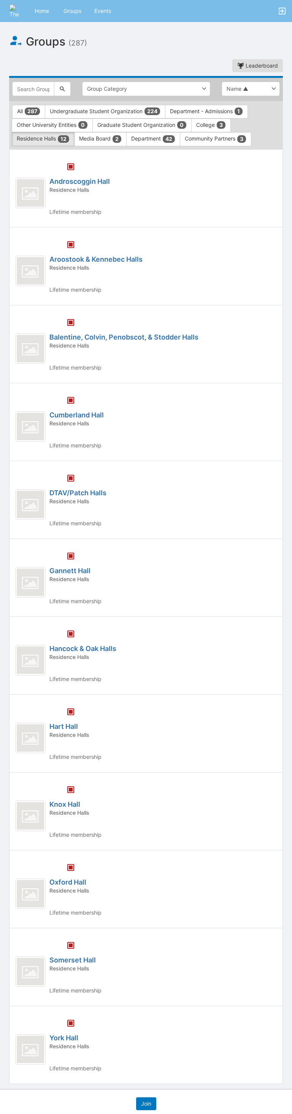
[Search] (62, 89)
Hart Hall (63, 726)
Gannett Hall (69, 571)
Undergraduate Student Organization (103, 111)
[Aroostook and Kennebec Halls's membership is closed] (66, 245)
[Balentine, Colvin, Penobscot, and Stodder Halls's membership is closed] (66, 323)
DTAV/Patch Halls (77, 493)
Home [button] (42, 11)
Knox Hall (64, 804)
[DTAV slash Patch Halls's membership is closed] (66, 479)
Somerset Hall (72, 960)
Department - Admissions (205, 111)
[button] (16, 10)
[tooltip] (70, 167)
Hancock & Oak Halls (82, 649)
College (209, 125)
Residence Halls (42, 138)
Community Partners (214, 138)
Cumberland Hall (76, 415)
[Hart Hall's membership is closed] (66, 712)
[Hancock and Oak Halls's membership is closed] (66, 634)
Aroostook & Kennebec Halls (96, 259)
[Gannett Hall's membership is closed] (66, 557)
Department (151, 138)
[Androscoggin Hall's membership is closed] (66, 167)
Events (102, 11)
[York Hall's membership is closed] (66, 1024)
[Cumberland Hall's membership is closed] (66, 401)
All (27, 111)
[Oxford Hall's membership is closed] (66, 868)
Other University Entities (51, 125)
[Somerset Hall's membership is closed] (66, 946)
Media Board (99, 138)
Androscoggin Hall (79, 181)
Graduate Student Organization (140, 125)
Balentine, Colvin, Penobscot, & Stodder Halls (123, 337)
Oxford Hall (67, 882)
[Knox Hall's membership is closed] (66, 790)
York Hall (63, 1038)
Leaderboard (261, 65)
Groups (72, 11)
